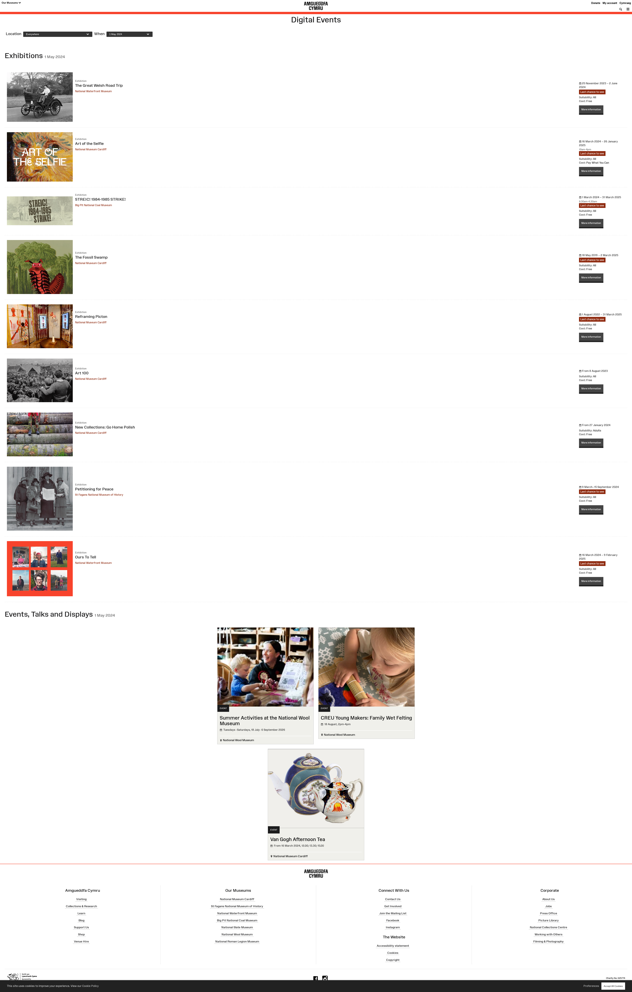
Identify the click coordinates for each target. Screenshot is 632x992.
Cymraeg (625, 2)
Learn (81, 913)
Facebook (392, 920)
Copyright (392, 959)
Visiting (81, 899)
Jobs (548, 906)
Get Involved (392, 906)
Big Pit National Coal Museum (237, 920)
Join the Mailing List (392, 913)
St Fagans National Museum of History (237, 906)
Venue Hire (81, 941)
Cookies (392, 952)
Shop (81, 934)
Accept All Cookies (613, 986)
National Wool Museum (237, 934)
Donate (595, 2)
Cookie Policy (90, 985)
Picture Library (548, 920)
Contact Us (392, 899)
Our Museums (10, 2)
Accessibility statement (393, 945)
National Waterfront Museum (237, 913)
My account (610, 2)
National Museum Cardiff (237, 899)
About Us (548, 899)
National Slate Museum (237, 927)
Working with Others (548, 934)
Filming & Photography (548, 941)
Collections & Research (81, 906)
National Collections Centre (548, 927)
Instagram (393, 927)
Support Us (81, 927)
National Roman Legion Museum (237, 941)
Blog (81, 920)
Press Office (548, 913)
